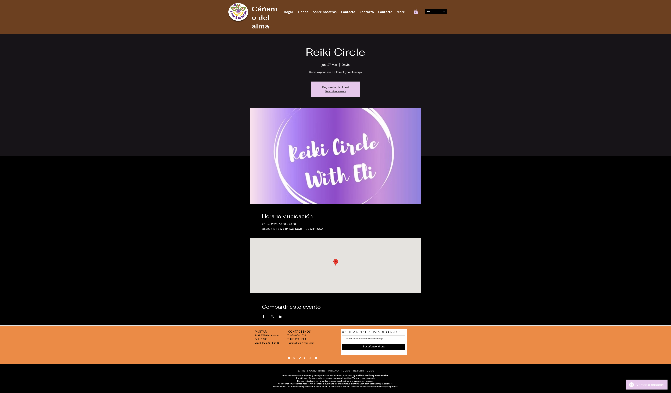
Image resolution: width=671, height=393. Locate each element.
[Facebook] (288, 358)
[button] (415, 11)
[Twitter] (299, 358)
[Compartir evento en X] (272, 316)
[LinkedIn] (305, 358)
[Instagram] (294, 358)
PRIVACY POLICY (339, 370)
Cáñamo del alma (264, 17)
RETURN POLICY (363, 370)
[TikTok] (310, 358)
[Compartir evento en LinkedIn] (280, 316)
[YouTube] (316, 358)
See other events (335, 91)
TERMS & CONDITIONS (311, 370)
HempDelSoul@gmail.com (300, 342)
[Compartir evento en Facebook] (263, 316)
